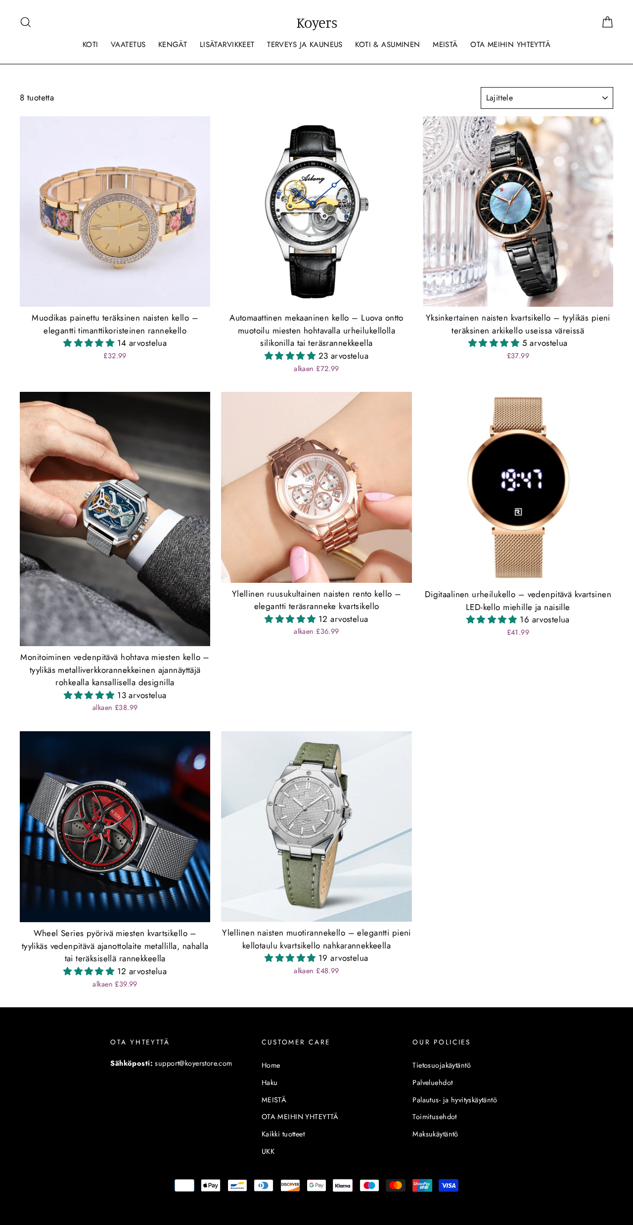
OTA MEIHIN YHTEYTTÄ (510, 44)
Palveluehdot (432, 1082)
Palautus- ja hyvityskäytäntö (454, 1100)
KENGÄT (172, 44)
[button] (90, 343)
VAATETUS (128, 44)
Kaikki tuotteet (283, 1134)
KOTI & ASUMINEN (387, 44)
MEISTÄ (445, 44)
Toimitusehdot (434, 1117)
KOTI (90, 44)
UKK (268, 1151)
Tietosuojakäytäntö (441, 1065)
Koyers (316, 22)
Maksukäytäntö (435, 1134)
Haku (270, 1082)
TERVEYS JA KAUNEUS (305, 44)
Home (271, 1065)
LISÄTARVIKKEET (227, 44)
